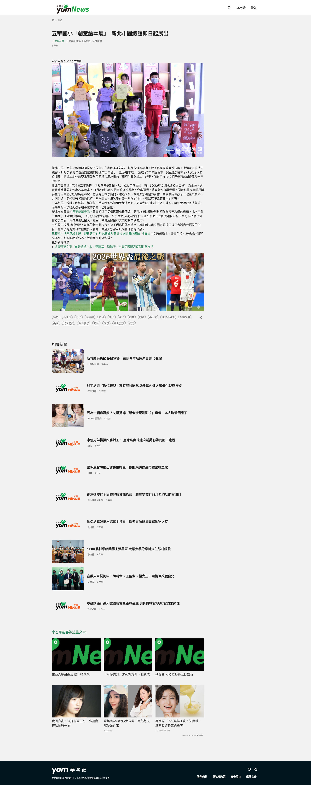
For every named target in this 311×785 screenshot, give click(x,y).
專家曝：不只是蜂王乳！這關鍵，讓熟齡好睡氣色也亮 (178, 723)
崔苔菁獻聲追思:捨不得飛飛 (71, 674)
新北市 (67, 317)
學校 (106, 323)
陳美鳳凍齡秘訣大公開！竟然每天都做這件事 (127, 723)
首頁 (54, 20)
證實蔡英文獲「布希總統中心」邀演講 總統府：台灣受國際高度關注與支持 (104, 247)
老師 (96, 323)
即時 (60, 20)
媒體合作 (251, 776)
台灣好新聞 (58, 40)
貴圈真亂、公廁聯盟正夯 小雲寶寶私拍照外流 (75, 723)
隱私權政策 (219, 776)
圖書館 (90, 317)
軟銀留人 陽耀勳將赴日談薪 (174, 674)
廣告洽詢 (236, 776)
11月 (101, 317)
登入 (254, 8)
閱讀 (141, 317)
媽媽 (55, 323)
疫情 (131, 323)
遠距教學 (119, 323)
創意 (131, 317)
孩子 (121, 317)
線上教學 (84, 323)
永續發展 (185, 317)
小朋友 (153, 317)
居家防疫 (68, 323)
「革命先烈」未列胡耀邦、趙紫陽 (127, 674)
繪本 (55, 317)
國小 (111, 317)
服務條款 (202, 776)
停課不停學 (168, 317)
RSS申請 (240, 8)
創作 (78, 317)
